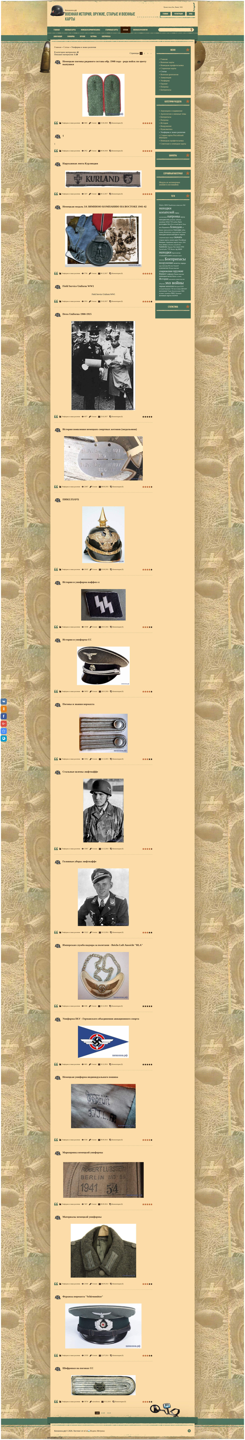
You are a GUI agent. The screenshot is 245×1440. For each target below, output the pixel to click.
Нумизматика (166, 129)
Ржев (160, 244)
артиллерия (163, 291)
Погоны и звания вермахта (78, 704)
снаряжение (166, 271)
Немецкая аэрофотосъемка (172, 141)
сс (183, 227)
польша (178, 289)
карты (182, 234)
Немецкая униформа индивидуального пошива (90, 1077)
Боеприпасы (166, 117)
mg (176, 249)
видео (180, 242)
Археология (176, 253)
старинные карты (172, 242)
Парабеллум (172, 205)
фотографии (163, 224)
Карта (180, 222)
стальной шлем (165, 255)
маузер (183, 217)
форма (161, 230)
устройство (177, 244)
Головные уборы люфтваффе (79, 861)
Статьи (66, 47)
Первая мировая (179, 274)
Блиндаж (176, 227)
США (182, 291)
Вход (190, 14)
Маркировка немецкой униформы (83, 1152)
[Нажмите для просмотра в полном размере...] (103, 187)
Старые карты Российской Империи (171, 136)
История (164, 123)
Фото (169, 224)
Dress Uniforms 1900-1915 (77, 314)
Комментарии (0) (117, 123)
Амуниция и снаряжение (171, 111)
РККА (173, 293)
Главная (165, 14)
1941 (184, 242)
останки (179, 276)
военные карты (165, 295)
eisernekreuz (96, 1402)
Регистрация (178, 14)
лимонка (161, 260)
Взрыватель (166, 227)
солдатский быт (176, 232)
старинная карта (164, 237)
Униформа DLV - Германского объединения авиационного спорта (101, 1018)
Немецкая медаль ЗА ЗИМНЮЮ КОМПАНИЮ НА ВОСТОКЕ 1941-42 (104, 206)
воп (160, 227)
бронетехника (176, 291)
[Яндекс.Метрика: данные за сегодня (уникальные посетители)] (96, 1431)
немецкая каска (165, 276)
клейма (175, 222)
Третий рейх (163, 249)
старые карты (164, 240)
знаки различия (168, 230)
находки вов (164, 219)
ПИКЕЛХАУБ (71, 499)
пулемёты (167, 293)
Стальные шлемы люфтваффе (80, 771)
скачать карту (173, 240)
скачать (178, 237)
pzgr (160, 266)
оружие (178, 271)
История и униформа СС (77, 639)
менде (171, 237)
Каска (174, 276)
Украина (170, 247)
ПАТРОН (175, 295)
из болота (170, 244)
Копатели (167, 232)
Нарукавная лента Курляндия (80, 163)
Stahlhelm (163, 247)
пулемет (161, 293)
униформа (170, 274)
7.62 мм (173, 289)
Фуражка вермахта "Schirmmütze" (83, 1296)
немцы (165, 245)
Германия (178, 293)
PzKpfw (161, 205)
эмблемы (178, 219)
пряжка (161, 232)
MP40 (166, 205)
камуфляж (162, 222)
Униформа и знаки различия (71, 123)
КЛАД (168, 222)
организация (163, 217)
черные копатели (166, 286)
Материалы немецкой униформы (82, 1216)
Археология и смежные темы (173, 114)
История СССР (178, 286)
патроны (173, 216)
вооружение (166, 262)
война (183, 230)
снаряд (177, 213)
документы (172, 279)
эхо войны (174, 282)
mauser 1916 (180, 247)
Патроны (164, 120)
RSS (181, 7)
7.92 (168, 249)
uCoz (86, 1431)
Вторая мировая (174, 268)
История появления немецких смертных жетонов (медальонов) (100, 429)
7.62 (171, 222)
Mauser (173, 249)
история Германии (164, 289)
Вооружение (166, 126)
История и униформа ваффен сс (81, 582)
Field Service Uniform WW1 (78, 286)
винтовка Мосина (167, 266)
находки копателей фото (169, 234)
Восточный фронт (176, 224)
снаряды (183, 263)
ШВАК (180, 249)
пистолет (184, 289)
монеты (177, 263)
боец (184, 224)
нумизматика (163, 268)
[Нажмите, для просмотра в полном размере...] (103, 842)
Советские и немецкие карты (173, 144)
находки (165, 252)
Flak (174, 247)
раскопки (172, 219)
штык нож (179, 205)
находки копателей (166, 210)
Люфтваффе (177, 230)
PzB (184, 205)
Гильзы (183, 232)
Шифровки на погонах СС (78, 1368)
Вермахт (163, 274)
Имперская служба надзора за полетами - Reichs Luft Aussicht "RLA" (103, 945)
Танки (170, 291)
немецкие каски (177, 255)
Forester (93, 123)
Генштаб (176, 266)
